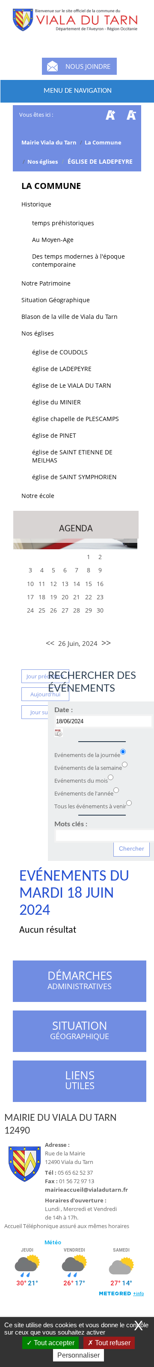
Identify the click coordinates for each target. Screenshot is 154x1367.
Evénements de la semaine (88, 768)
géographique (80, 1031)
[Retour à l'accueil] (77, 26)
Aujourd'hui (45, 694)
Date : (63, 710)
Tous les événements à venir (90, 806)
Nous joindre (87, 66)
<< (50, 643)
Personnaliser (78, 1355)
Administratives (79, 981)
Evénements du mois (81, 780)
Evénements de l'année (83, 793)
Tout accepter (53, 1342)
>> (106, 642)
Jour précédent (45, 676)
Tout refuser (111, 1342)
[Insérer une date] (58, 733)
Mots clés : (70, 824)
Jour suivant (45, 712)
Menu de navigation (78, 90)
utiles (80, 1080)
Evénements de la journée (87, 755)
